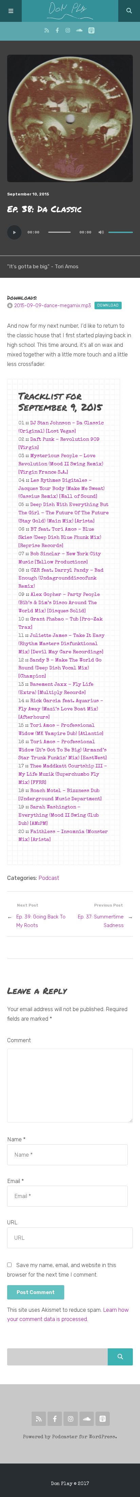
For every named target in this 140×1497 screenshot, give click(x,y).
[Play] (14, 232)
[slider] (120, 232)
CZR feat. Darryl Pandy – (61, 578)
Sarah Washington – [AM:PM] (58, 815)
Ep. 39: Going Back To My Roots (41, 921)
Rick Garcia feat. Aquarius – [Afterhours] (60, 709)
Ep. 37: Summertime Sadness (101, 921)
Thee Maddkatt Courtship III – (62, 774)
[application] (70, 232)
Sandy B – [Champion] (60, 668)
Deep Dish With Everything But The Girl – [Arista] (63, 513)
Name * (16, 1139)
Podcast (48, 878)
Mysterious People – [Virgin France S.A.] (60, 464)
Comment (19, 1040)
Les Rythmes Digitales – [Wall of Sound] (61, 489)
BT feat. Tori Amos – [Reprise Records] (59, 537)
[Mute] (101, 232)
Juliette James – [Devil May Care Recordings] (61, 644)
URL (12, 1222)
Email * (15, 1181)
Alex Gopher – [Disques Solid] (59, 603)
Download (108, 305)
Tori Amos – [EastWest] (62, 750)
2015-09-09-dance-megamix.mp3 (52, 306)
